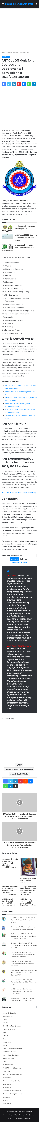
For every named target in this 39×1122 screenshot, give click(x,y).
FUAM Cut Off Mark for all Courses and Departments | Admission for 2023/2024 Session (10, 863)
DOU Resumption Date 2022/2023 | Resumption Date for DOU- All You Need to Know (24, 982)
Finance (5, 1035)
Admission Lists (8, 1016)
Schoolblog (6, 1097)
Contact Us (19, 1118)
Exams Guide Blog (14, 52)
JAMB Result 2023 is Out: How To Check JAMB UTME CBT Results (26, 238)
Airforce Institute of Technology (20, 769)
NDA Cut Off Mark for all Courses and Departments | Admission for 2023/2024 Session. (9, 891)
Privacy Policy (13, 1115)
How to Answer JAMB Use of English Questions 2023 (28, 880)
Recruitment (7, 1078)
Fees (4, 1032)
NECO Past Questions (10, 1052)
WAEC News (7, 1103)
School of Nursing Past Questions (14, 1094)
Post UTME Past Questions (12, 1068)
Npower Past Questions (11, 1055)
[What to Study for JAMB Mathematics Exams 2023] (7, 247)
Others (5, 1061)
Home (5, 52)
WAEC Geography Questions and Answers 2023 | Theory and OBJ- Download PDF (22, 991)
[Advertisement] (19, 29)
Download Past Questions (27, 1115)
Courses (5, 1023)
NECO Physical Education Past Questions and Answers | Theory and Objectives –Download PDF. (23, 954)
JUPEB (5, 1045)
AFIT (20, 765)
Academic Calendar (9, 1013)
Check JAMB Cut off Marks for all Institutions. (19, 493)
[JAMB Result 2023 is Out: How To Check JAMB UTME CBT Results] (7, 236)
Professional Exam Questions (12, 1074)
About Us (11, 1118)
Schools (5, 1100)
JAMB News (25, 52)
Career (5, 1019)
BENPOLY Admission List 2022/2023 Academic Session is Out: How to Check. (23, 920)
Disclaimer (27, 1118)
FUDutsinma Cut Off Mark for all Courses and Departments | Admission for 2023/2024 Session (23, 936)
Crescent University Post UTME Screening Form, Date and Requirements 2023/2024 (24, 945)
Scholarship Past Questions (12, 1090)
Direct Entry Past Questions (12, 1026)
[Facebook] (5, 781)
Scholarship (7, 1087)
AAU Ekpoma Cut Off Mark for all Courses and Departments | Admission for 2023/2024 (28, 891)
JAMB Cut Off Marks (19, 774)
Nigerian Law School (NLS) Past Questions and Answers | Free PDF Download (22, 964)
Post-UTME (7, 1071)
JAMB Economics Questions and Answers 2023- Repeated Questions (9, 902)
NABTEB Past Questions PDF (12, 1048)
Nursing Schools (8, 1058)
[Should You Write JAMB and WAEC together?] (7, 228)
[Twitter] (10, 781)
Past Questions (8, 1065)
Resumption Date (8, 1084)
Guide (5, 1039)
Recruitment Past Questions (12, 1081)
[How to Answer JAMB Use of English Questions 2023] (29, 867)
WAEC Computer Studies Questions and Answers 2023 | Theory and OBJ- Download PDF (24, 973)
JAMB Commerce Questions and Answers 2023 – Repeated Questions (28, 902)
